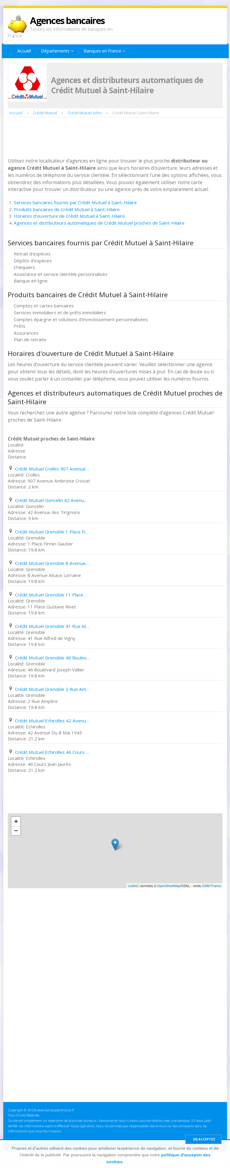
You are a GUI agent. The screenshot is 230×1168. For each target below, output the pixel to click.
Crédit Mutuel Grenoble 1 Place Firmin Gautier (52, 532)
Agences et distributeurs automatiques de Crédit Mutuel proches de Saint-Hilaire (99, 223)
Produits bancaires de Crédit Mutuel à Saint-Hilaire (67, 209)
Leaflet (133, 885)
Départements (56, 51)
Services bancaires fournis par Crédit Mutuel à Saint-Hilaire (75, 202)
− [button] (16, 830)
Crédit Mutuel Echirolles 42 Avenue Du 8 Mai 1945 (52, 721)
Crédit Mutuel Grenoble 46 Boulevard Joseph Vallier (52, 658)
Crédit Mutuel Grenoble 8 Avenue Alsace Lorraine (52, 563)
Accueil (24, 51)
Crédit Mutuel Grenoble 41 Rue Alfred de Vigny (52, 626)
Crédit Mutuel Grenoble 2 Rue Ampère (52, 689)
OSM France (211, 885)
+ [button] (16, 821)
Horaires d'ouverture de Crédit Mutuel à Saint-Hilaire (69, 216)
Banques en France (103, 51)
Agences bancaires (67, 20)
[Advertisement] (117, 138)
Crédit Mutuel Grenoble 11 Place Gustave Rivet (52, 595)
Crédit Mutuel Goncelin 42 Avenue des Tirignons (52, 500)
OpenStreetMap (168, 885)
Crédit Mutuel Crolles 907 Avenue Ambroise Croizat (52, 469)
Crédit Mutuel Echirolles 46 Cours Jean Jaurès (52, 752)
